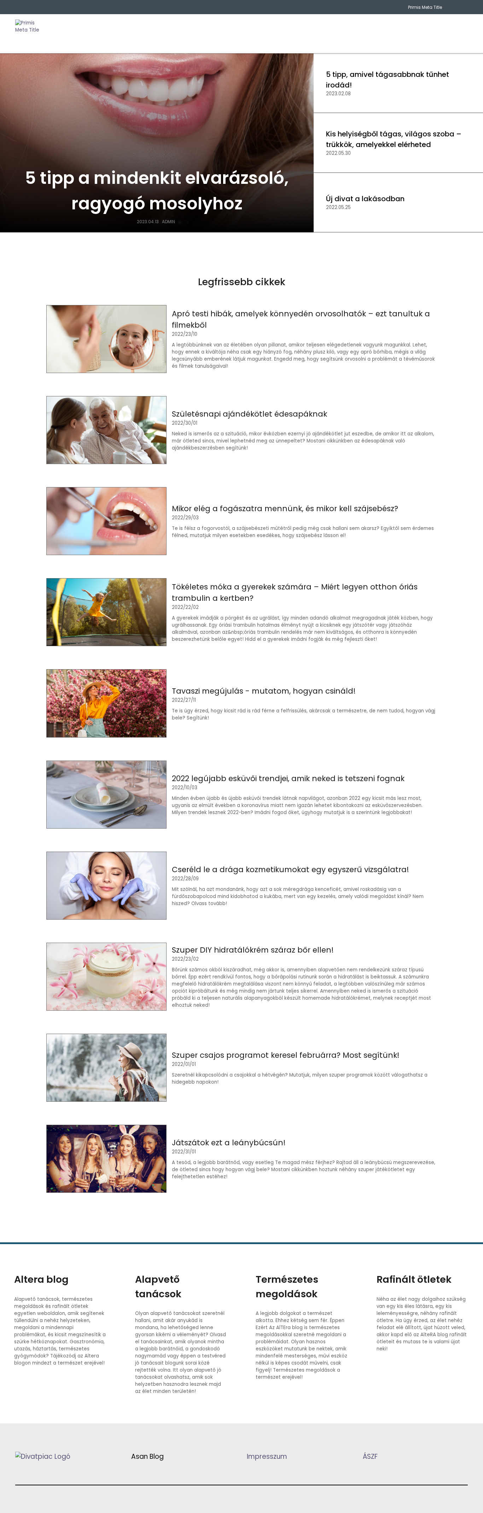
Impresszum (267, 1456)
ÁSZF (370, 1456)
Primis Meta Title (425, 7)
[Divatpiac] (29, 33)
